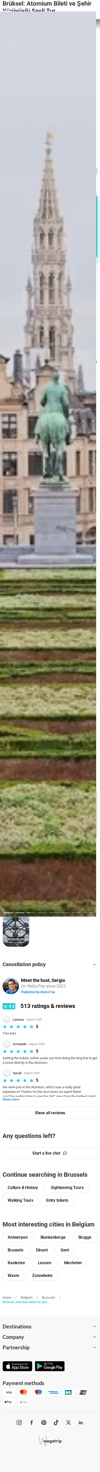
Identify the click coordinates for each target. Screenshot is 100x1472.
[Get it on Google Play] (50, 1366)
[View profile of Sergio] (11, 986)
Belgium (27, 1297)
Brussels (48, 1297)
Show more (11, 1099)
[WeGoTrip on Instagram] (19, 1422)
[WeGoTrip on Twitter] (68, 1422)
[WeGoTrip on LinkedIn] (81, 1422)
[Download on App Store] (17, 1366)
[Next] (89, 464)
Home (7, 1297)
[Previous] (7, 464)
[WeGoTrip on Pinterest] (44, 1422)
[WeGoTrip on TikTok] (56, 1422)
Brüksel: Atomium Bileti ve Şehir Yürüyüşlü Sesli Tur (26, 1302)
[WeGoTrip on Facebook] (31, 1422)
